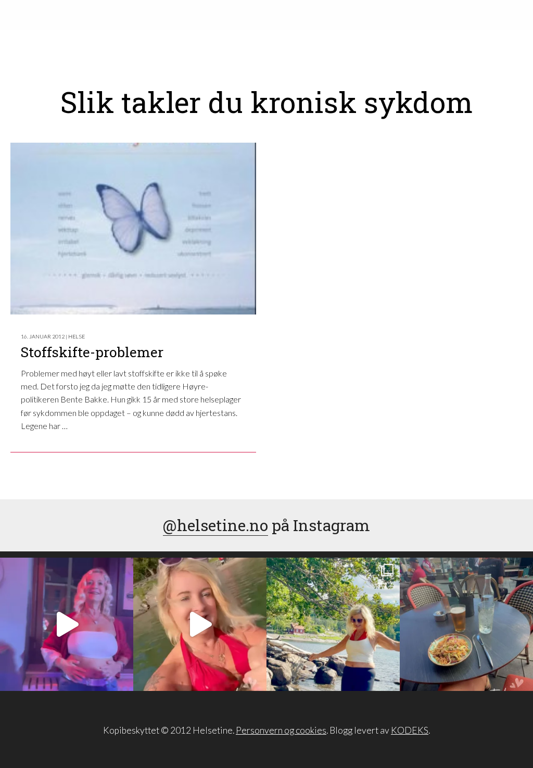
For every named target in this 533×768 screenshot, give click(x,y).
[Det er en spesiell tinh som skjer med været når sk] (199, 624)
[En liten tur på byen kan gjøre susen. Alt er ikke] (66, 624)
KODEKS (409, 730)
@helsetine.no (215, 525)
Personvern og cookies (281, 730)
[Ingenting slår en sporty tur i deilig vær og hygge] (333, 624)
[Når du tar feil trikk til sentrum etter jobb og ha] (466, 624)
